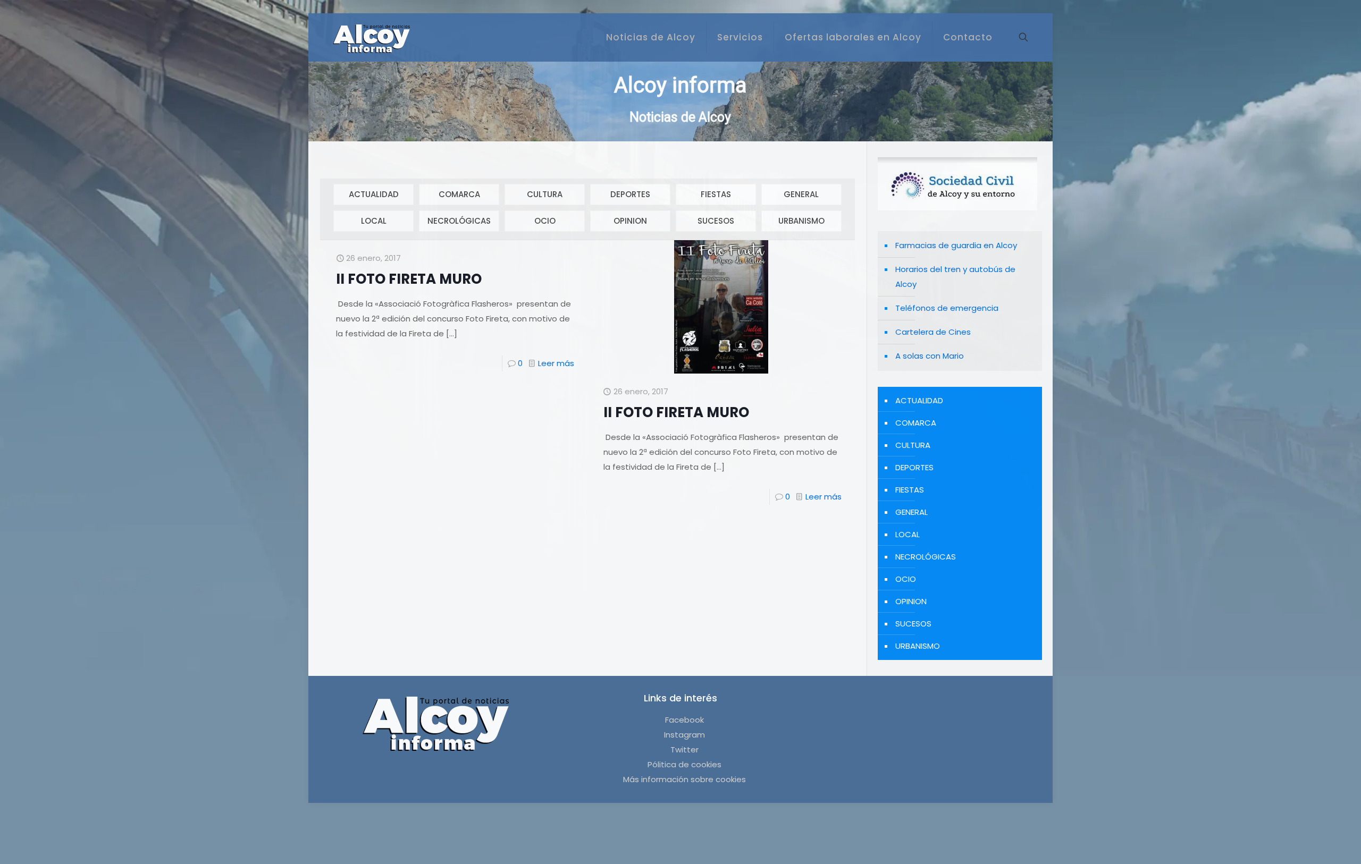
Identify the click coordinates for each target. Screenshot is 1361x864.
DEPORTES (630, 194)
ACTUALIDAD (374, 194)
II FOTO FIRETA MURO (409, 279)
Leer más (556, 363)
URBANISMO (801, 220)
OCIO (545, 220)
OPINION (630, 220)
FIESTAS (716, 194)
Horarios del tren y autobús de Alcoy (955, 277)
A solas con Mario (929, 355)
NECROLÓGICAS (459, 220)
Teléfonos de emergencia (946, 308)
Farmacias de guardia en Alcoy (956, 245)
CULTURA (544, 194)
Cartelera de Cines (933, 331)
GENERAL (801, 194)
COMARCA (459, 194)
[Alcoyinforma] (371, 37)
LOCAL (374, 220)
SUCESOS (716, 220)
